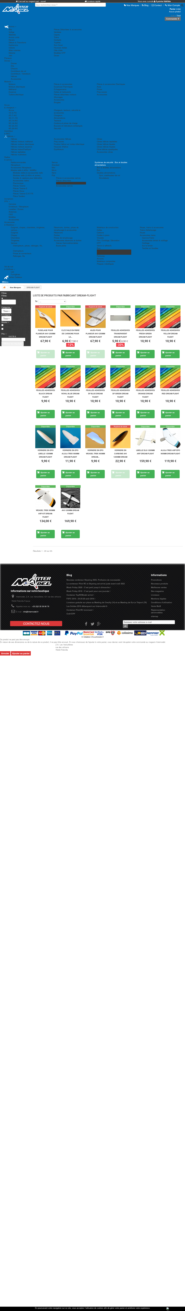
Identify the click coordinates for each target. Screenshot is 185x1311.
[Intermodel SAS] (15, 9)
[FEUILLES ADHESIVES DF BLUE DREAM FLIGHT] (95, 378)
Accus (11, 110)
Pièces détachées (63, 180)
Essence (12, 92)
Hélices (14, 76)
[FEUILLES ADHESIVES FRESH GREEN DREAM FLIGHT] (145, 318)
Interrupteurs (18, 250)
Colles (99, 230)
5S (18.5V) (13, 123)
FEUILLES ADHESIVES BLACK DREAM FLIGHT (45, 393)
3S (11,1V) (13, 118)
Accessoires (16, 78)
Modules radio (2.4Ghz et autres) (26, 175)
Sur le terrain (147, 245)
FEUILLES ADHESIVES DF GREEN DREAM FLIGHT (120, 393)
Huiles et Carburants (62, 92)
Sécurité (57, 128)
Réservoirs (58, 232)
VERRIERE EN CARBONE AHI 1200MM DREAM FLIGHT (120, 454)
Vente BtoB (156, 606)
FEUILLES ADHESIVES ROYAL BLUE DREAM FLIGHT (70, 393)
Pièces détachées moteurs (65, 94)
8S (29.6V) (13, 128)
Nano (54, 172)
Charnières (15, 237)
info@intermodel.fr (30, 611)
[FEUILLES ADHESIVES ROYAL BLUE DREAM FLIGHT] (70, 378)
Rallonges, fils (19, 256)
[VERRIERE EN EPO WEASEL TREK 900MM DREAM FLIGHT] (95, 438)
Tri (36, 301)
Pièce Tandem (19, 196)
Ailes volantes (15, 50)
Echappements (60, 89)
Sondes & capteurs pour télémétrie (27, 178)
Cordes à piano (103, 235)
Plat (53, 175)
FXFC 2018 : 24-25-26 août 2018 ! (80, 598)
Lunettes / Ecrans (16, 209)
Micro (54, 170)
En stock (8, 329)
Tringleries (15, 240)
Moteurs (12, 84)
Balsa (99, 250)
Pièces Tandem (62, 183)
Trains (56, 37)
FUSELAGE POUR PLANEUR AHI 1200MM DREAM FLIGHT (45, 333)
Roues (142, 232)
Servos (55, 162)
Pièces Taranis (19, 185)
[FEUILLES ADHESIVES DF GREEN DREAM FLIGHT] (120, 378)
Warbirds (12, 34)
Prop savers (102, 92)
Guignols (14, 232)
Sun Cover (58, 45)
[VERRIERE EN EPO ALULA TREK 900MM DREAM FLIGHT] (70, 438)
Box (98, 170)
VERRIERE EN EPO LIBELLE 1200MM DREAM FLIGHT (45, 453)
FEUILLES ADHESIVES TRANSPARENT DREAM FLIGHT (120, 333)
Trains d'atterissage (148, 230)
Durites (57, 235)
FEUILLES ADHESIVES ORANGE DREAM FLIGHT (145, 393)
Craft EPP (70, 613)
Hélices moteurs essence (21, 146)
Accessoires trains (148, 235)
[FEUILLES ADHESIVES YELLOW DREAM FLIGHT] (170, 318)
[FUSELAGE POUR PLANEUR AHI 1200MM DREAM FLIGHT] (45, 318)
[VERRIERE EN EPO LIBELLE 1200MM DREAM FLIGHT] (45, 438)
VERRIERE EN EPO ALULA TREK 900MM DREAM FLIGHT (70, 453)
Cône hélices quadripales (107, 149)
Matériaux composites (106, 261)
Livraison (155, 594)
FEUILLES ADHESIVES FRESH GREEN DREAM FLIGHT (145, 333)
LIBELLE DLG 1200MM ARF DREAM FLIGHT (145, 452)
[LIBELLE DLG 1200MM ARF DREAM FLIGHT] (145, 438)
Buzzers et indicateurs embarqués (68, 125)
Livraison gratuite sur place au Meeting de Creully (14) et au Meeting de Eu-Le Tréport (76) (106, 602)
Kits (10, 29)
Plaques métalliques (105, 263)
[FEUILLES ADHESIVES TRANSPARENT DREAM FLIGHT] (120, 318)
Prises (99, 89)
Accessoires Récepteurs (21, 167)
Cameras (12, 204)
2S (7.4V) (13, 115)
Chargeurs (58, 115)
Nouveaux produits (159, 583)
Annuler (5, 653)
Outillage (145, 243)
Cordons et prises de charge (65, 123)
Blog (69, 575)
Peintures (101, 256)
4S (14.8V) (13, 120)
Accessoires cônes (105, 152)
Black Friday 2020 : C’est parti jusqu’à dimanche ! (88, 587)
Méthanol (12, 89)
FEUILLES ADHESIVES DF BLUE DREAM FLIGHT (95, 393)
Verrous (14, 243)
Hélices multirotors (18, 154)
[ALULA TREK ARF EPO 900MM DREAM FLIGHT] (170, 438)
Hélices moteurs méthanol (22, 141)
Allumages (58, 97)
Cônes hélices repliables (107, 141)
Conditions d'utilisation (161, 602)
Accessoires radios (21, 180)
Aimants (100, 258)
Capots (57, 34)
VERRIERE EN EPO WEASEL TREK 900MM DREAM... (95, 453)
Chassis (14, 68)
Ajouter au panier (21, 653)
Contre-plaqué (102, 253)
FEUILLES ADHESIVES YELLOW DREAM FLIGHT (170, 333)
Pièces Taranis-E (20, 188)
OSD (11, 214)
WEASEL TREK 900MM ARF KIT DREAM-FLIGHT (45, 513)
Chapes (14, 235)
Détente (12, 52)
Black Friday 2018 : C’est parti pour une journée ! (88, 591)
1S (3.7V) (13, 112)
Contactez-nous (36, 623)
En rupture (8, 325)
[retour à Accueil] (4, 287)
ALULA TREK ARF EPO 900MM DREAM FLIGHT (170, 452)
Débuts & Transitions (17, 42)
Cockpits (57, 39)
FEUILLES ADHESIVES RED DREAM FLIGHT (170, 392)
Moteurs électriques (17, 86)
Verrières (57, 32)
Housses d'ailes (60, 47)
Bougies (57, 102)
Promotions (156, 579)
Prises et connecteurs (22, 253)
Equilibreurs (59, 149)
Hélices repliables (18, 152)
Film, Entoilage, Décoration (108, 240)
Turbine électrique (16, 94)
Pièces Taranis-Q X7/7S (23, 193)
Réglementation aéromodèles (158, 611)
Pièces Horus (18, 191)
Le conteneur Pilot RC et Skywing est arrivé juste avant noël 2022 (95, 583)
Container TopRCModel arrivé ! (80, 594)
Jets (10, 55)
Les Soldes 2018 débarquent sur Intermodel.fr (86, 606)
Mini (53, 167)
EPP (99, 243)
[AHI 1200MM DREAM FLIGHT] (70, 498)
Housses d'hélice (61, 146)
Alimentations (59, 118)
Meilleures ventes (159, 587)
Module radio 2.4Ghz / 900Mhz (24, 170)
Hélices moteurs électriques (22, 144)
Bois (99, 248)
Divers (56, 55)
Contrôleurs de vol (18, 71)
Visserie (100, 237)
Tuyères (57, 42)
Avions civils (14, 37)
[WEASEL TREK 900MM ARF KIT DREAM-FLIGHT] (45, 498)
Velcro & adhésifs (104, 245)
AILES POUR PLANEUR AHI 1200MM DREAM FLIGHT (95, 333)
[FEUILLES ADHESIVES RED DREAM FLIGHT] (170, 378)
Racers (12, 39)
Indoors (12, 47)
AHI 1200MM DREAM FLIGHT (70, 512)
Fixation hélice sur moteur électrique (69, 144)
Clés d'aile (58, 50)
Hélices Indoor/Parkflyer (21, 149)
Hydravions (13, 45)
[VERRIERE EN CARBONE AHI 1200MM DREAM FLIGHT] (120, 438)
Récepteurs (15, 165)
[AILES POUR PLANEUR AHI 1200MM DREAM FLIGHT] (95, 318)
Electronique (18, 183)
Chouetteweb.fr (97, 636)
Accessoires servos (64, 185)
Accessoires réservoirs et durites (68, 240)
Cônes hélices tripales (106, 146)
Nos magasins (157, 591)
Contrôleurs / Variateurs (20, 73)
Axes (99, 86)
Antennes (13, 211)
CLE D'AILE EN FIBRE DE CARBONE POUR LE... (70, 333)
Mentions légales (158, 598)
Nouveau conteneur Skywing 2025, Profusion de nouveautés (93, 579)
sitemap (154, 616)
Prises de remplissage (63, 237)
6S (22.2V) (13, 125)
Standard (55, 165)
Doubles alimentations (106, 172)
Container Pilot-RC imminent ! (79, 610)
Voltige (11, 32)
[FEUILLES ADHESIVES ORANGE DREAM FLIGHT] (145, 378)
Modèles (12, 217)
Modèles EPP (59, 52)
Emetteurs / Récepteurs (19, 206)
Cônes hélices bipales (106, 144)
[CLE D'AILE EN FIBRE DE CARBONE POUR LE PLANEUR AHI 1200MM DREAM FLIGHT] (70, 318)
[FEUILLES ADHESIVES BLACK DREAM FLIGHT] (45, 378)
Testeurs (57, 120)
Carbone (100, 232)
